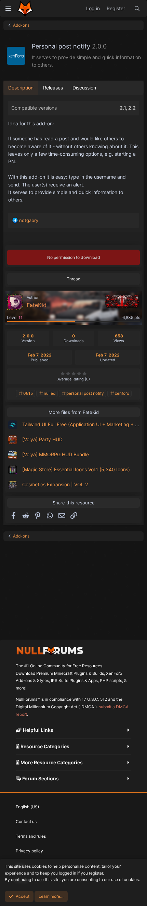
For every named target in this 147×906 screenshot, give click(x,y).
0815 (28, 393)
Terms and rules (31, 836)
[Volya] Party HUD (42, 439)
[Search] (137, 8)
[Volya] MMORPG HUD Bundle (55, 454)
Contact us (26, 821)
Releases (53, 87)
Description (21, 87)
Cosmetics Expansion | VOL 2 (55, 484)
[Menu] (8, 8)
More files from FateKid (74, 412)
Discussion (84, 87)
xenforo (122, 393)
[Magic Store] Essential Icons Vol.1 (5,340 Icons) (76, 469)
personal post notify (85, 393)
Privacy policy (29, 850)
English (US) (27, 806)
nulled (49, 393)
